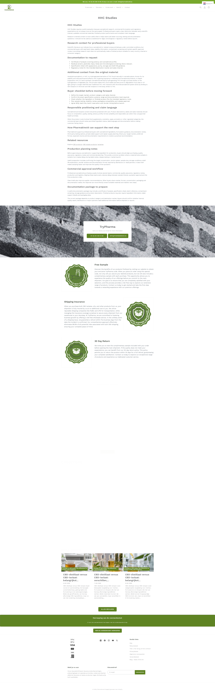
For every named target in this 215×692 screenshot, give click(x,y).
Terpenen (127, 541)
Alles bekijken (107, 450)
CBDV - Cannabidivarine (70, 442)
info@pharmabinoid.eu (118, 235)
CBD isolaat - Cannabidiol (71, 411)
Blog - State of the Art (137, 659)
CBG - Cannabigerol (92, 411)
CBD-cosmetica (68, 541)
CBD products (77, 144)
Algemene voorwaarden (137, 654)
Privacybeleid (134, 651)
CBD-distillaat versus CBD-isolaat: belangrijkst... (75, 577)
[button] (89, 7)
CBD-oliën (97, 502)
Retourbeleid (134, 646)
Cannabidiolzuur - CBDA (117, 442)
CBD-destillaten (99, 541)
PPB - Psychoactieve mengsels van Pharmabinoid (76, 503)
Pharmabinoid (101, 689)
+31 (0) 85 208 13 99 (97, 235)
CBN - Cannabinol (114, 411)
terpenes (100, 144)
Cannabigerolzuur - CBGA (140, 442)
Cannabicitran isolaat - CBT (95, 442)
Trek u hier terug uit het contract (140, 649)
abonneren (140, 672)
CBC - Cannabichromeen (140, 411)
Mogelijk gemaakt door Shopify (113, 689)
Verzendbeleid (134, 657)
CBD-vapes (128, 502)
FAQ (131, 643)
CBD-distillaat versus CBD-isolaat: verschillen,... (106, 577)
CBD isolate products (90, 144)
